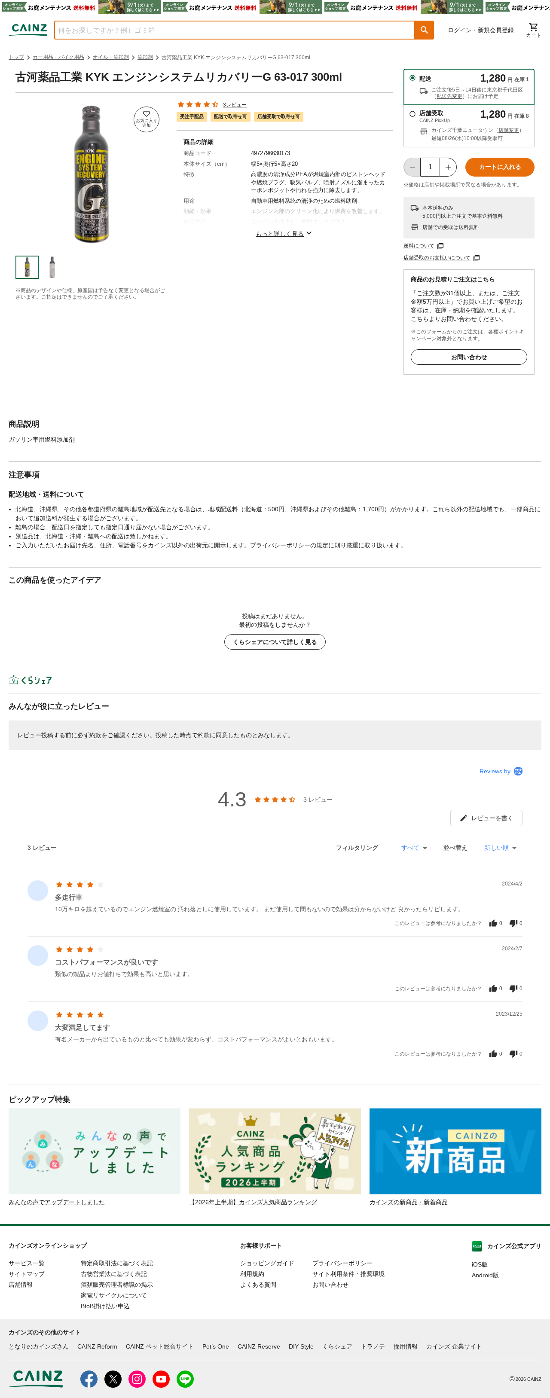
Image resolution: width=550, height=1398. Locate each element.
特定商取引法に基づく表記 (117, 1263)
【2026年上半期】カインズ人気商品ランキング (253, 1202)
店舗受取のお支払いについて (437, 258)
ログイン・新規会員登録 (481, 30)
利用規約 (252, 1273)
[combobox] (228, 30)
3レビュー (235, 105)
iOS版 (480, 1264)
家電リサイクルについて (114, 1295)
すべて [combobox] (410, 847)
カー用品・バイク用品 (58, 57)
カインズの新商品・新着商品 (409, 1202)
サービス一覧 (27, 1263)
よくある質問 (258, 1284)
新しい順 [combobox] (496, 847)
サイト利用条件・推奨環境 (348, 1273)
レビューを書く (492, 818)
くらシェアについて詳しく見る (275, 641)
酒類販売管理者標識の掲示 (117, 1284)
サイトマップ (27, 1273)
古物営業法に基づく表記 (114, 1273)
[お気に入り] (146, 119)
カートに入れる (500, 166)
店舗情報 (21, 1284)
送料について (418, 246)
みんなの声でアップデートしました (57, 1202)
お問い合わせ (469, 357)
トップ (16, 57)
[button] (424, 30)
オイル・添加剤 (111, 57)
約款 (95, 735)
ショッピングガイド (267, 1263)
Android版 (485, 1275)
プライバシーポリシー (342, 1263)
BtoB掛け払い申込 (105, 1306)
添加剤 (145, 57)
